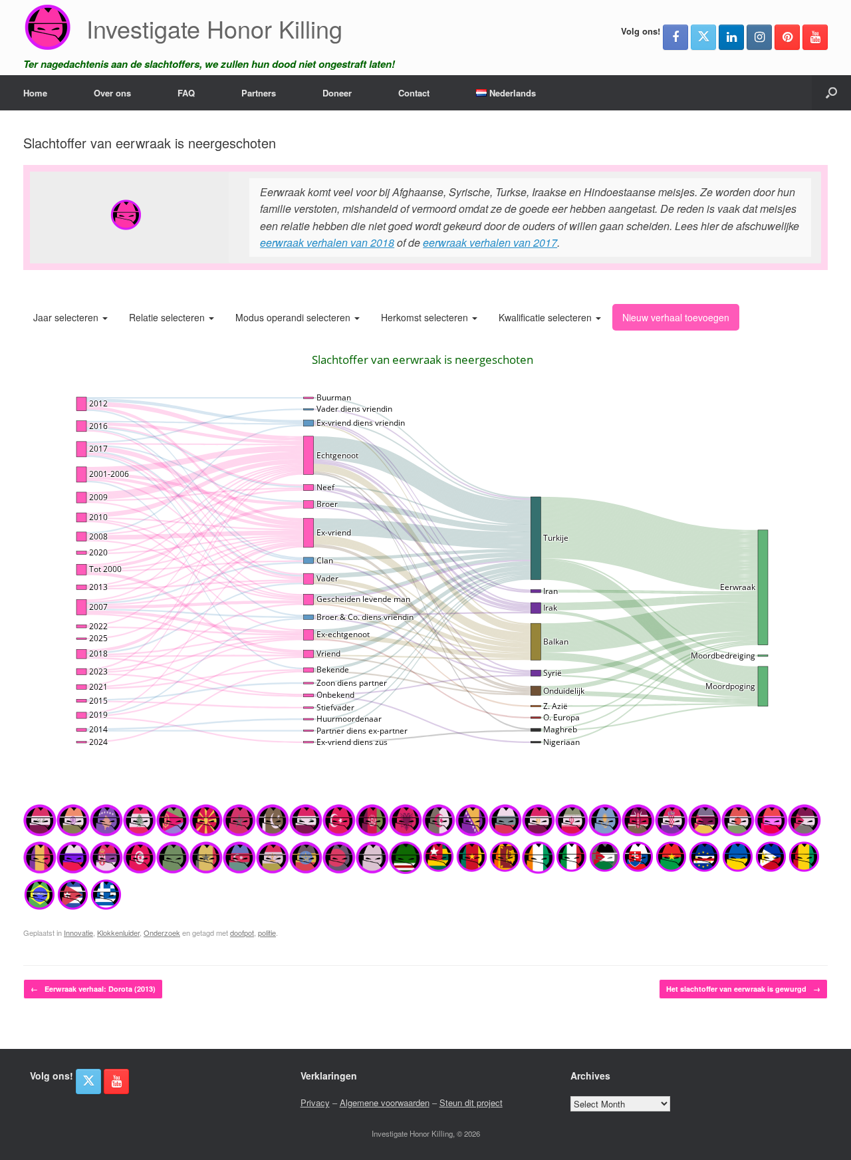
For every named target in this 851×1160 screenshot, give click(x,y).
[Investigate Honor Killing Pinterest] (787, 37)
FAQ (186, 92)
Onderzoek (162, 932)
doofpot (242, 932)
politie (267, 932)
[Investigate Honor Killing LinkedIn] (731, 37)
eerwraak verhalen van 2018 (327, 242)
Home (35, 92)
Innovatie (78, 932)
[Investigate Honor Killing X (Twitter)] (703, 37)
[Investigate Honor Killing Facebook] (675, 37)
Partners (258, 92)
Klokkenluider (118, 932)
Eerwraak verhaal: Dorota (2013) (93, 989)
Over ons (112, 92)
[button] (831, 92)
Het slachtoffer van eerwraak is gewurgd (743, 989)
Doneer (337, 92)
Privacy (315, 1102)
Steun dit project (471, 1102)
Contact (413, 92)
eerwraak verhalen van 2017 (490, 242)
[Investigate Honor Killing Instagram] (759, 37)
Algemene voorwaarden (384, 1102)
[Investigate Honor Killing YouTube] (815, 37)
